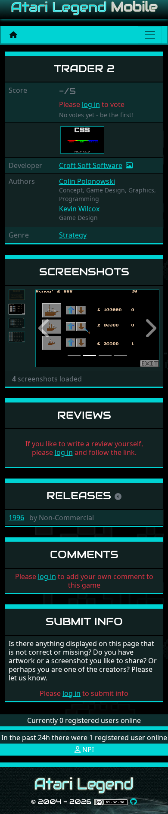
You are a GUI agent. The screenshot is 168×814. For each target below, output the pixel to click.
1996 (16, 517)
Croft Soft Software (90, 165)
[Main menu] (150, 34)
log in (91, 104)
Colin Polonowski (87, 181)
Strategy (73, 235)
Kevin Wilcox (79, 208)
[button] (44, 328)
